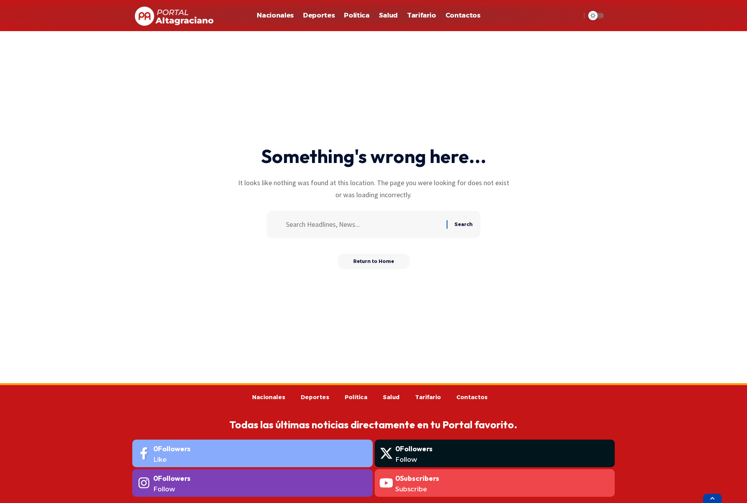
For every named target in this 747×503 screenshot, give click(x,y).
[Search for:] (363, 224)
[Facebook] (252, 453)
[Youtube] (495, 483)
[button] (573, 15)
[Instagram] (252, 483)
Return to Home (373, 261)
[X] (495, 453)
